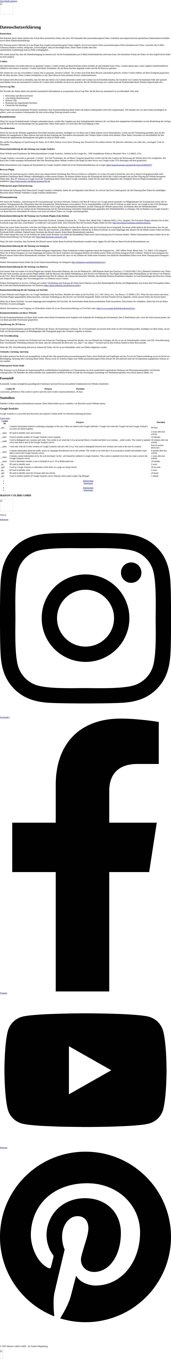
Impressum (88, 483)
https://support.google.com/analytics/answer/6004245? (129, 165)
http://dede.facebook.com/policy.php (51, 237)
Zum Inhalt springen (8, 1)
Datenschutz (88, 481)
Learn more (5, 418)
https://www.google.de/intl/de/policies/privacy (116, 308)
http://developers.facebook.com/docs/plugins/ (132, 223)
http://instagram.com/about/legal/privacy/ (89, 262)
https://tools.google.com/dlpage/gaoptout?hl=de (30, 181)
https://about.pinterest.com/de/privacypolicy (62, 285)
